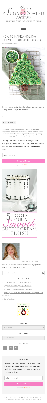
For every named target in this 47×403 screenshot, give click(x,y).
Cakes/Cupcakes (14, 129)
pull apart (17, 136)
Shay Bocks (35, 397)
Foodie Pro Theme (22, 397)
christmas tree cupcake (14, 134)
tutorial (27, 136)
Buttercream (14, 132)
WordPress (38, 399)
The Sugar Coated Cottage (23, 11)
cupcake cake (25, 134)
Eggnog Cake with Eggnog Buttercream (17, 286)
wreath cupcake (34, 136)
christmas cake (32, 132)
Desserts (21, 129)
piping (12, 136)
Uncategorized (35, 129)
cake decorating (22, 132)
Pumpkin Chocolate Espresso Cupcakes (18, 289)
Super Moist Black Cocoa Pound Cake (17, 282)
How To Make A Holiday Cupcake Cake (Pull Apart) (21, 38)
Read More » (9, 122)
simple (22, 136)
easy (36, 134)
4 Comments (13, 43)
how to (8, 136)
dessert (32, 134)
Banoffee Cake (9, 299)
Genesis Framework (17, 399)
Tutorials (27, 129)
